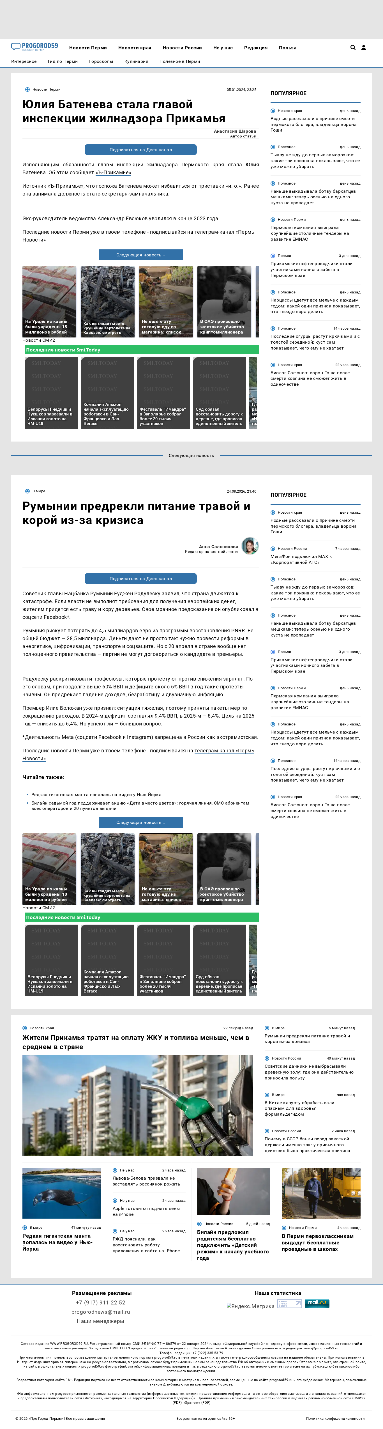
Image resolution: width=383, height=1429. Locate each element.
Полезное (287, 147)
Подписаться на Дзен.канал (141, 149)
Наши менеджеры (100, 1321)
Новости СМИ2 (38, 340)
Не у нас (127, 1170)
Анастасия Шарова (235, 131)
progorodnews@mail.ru (100, 1312)
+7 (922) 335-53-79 (208, 1353)
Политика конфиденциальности (335, 1418)
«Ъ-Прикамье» (113, 172)
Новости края (290, 111)
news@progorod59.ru (321, 1348)
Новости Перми (47, 89)
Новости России (292, 548)
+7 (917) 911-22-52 (100, 1302)
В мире (39, 491)
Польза (284, 256)
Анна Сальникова (218, 546)
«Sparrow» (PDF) (196, 1403)
